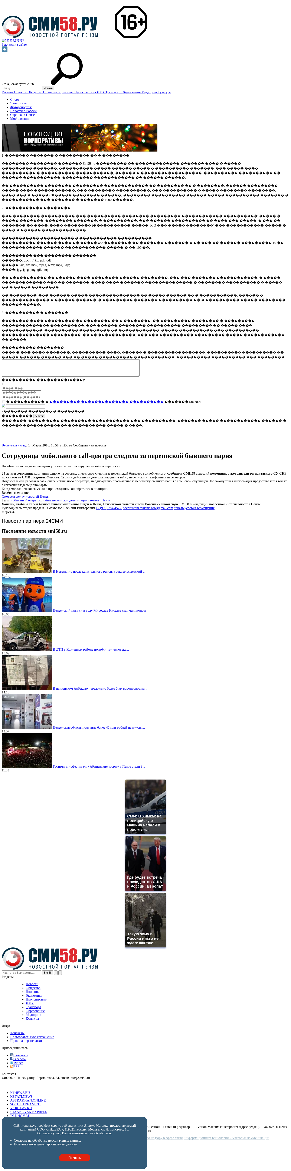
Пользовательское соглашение (32, 1037)
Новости (20, 92)
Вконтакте (20, 1055)
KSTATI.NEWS (21, 1096)
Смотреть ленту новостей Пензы (25, 496)
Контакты (17, 1033)
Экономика (18, 103)
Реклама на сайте (14, 44)
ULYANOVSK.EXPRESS (28, 1112)
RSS (16, 1066)
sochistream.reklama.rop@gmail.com (148, 508)
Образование (131, 92)
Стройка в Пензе (22, 115)
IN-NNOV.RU (20, 1116)
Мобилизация (20, 118)
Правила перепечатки (26, 1040)
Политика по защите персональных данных (46, 1144)
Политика (50, 92)
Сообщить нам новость (90, 445)
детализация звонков (84, 500)
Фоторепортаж (21, 107)
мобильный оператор (25, 500)
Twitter (18, 1063)
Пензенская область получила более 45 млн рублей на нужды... (99, 727)
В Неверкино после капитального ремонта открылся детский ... (99, 571)
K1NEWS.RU (20, 1092)
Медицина (149, 92)
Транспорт (113, 92)
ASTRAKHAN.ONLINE (28, 1100)
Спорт (14, 99)
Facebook (19, 1059)
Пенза (105, 500)
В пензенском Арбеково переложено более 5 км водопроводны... (100, 688)
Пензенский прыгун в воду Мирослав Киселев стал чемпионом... (100, 610)
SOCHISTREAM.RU (25, 1104)
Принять (74, 1157)
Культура (164, 92)
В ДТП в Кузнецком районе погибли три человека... (91, 649)
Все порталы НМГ (15, 1085)
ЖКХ (101, 92)
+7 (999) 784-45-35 (109, 508)
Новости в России (23, 111)
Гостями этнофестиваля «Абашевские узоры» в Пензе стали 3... (99, 766)
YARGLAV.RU (21, 1108)
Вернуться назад (14, 445)
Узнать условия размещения (194, 508)
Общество (35, 92)
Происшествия (85, 92)
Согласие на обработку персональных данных (47, 1140)
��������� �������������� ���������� (106, 402)
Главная (8, 92)
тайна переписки (55, 500)
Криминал (66, 92)
